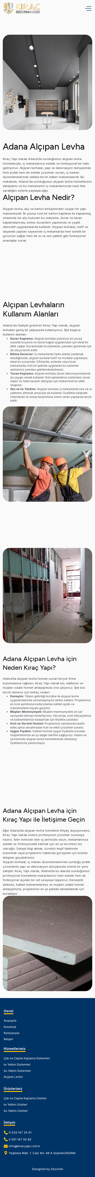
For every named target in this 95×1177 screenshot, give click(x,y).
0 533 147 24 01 (20, 1132)
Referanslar (11, 1033)
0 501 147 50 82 (20, 1139)
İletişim (8, 1039)
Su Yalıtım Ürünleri (16, 1110)
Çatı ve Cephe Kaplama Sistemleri (27, 1058)
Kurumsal (10, 1027)
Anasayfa (10, 1020)
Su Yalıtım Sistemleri (17, 1071)
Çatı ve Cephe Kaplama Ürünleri (25, 1098)
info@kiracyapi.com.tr (24, 1146)
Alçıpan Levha (13, 1077)
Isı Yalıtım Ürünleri (15, 1104)
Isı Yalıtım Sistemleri (17, 1064)
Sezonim (57, 1169)
